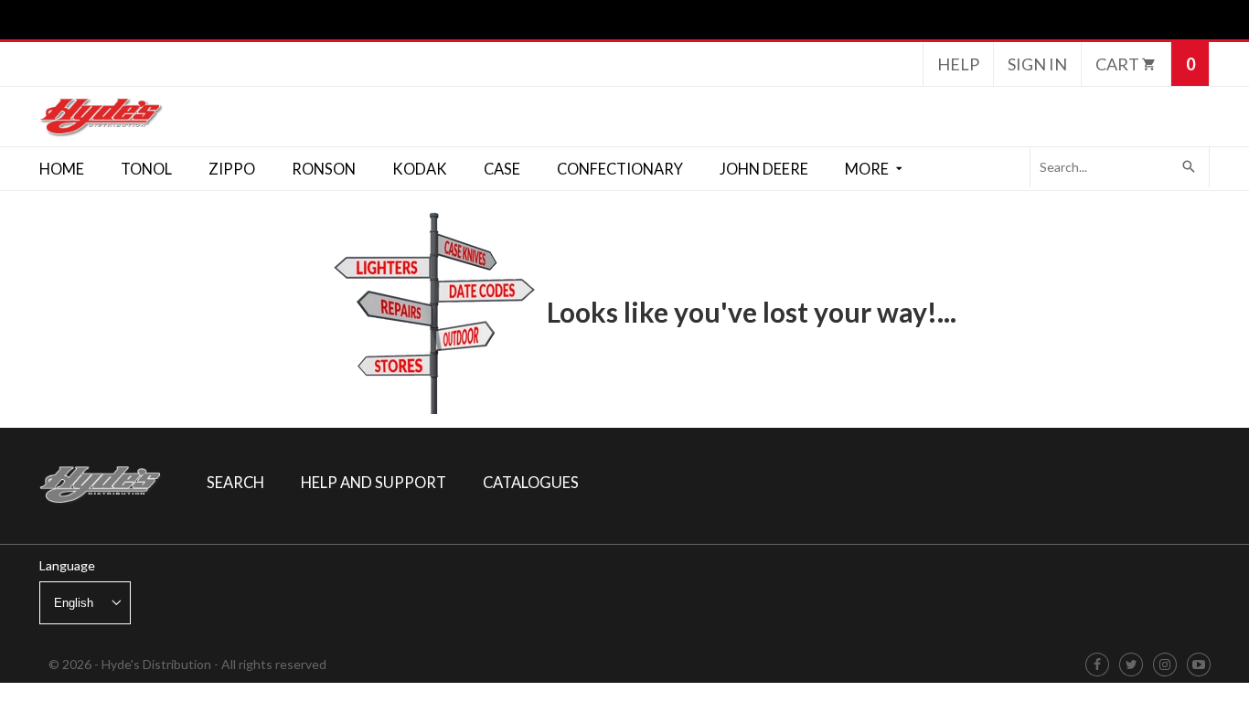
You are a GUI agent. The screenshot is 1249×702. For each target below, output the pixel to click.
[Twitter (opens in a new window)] (1131, 665)
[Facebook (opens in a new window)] (1097, 665)
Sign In (1037, 64)
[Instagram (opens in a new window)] (1164, 665)
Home (61, 169)
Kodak (419, 169)
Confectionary (620, 169)
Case (502, 169)
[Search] (1189, 167)
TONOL (146, 169)
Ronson (324, 169)
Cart (1118, 64)
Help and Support (373, 482)
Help (958, 64)
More (868, 169)
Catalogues (531, 482)
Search (235, 482)
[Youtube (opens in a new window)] (1198, 665)
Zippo (231, 169)
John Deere (764, 169)
